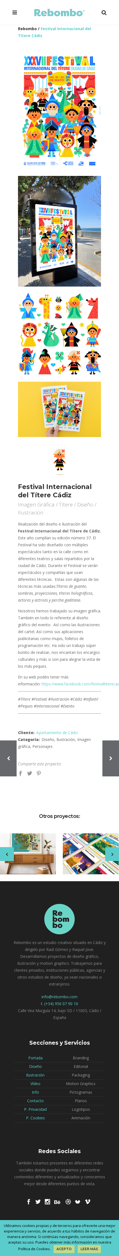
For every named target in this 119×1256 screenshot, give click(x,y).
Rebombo (27, 28)
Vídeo (35, 1083)
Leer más (89, 1249)
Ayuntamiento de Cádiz (57, 732)
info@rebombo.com (59, 996)
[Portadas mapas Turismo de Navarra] (87, 854)
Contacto (35, 1100)
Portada (35, 1057)
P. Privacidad (35, 1109)
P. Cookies (35, 1117)
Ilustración (35, 1075)
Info (35, 1092)
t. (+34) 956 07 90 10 (59, 1003)
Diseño (35, 1066)
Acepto (64, 1249)
